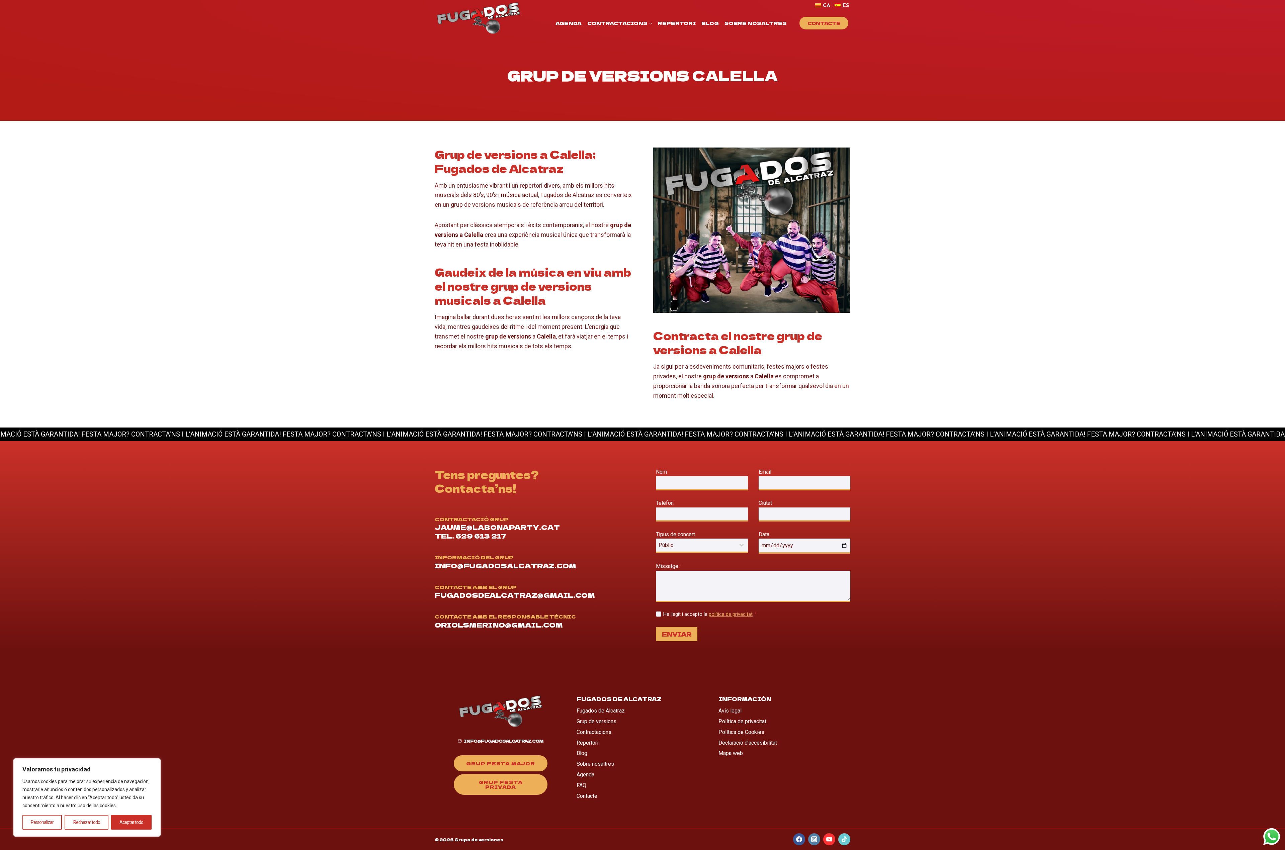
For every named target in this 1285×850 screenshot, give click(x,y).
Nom (661, 472)
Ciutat (765, 503)
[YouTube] (829, 839)
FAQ (581, 785)
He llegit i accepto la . (710, 614)
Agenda (568, 23)
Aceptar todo (131, 822)
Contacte (823, 23)
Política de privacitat (742, 721)
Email (766, 472)
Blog (710, 23)
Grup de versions (596, 721)
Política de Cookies (741, 732)
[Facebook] (799, 839)
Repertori (677, 23)
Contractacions (594, 732)
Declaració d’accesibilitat (747, 743)
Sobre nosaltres (755, 23)
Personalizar (42, 822)
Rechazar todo (86, 822)
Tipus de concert (675, 534)
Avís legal (730, 710)
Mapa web (730, 753)
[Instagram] (814, 839)
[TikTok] (844, 839)
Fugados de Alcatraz (601, 710)
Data (764, 534)
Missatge (668, 566)
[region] (87, 797)
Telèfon (665, 503)
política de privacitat (731, 614)
